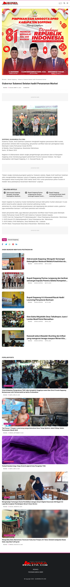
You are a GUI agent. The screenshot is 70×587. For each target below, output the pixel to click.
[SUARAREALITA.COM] (10, 4)
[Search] (64, 3)
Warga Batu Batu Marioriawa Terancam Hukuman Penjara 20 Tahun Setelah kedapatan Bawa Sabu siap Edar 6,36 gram (34, 541)
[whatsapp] (10, 244)
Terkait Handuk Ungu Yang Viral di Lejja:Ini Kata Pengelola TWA (24, 466)
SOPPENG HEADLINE (9, 423)
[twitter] (6, 244)
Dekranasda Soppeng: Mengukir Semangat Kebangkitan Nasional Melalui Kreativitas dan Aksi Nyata (14, 194)
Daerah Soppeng (12, 79)
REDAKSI (35, 569)
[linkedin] (17, 244)
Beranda (4, 79)
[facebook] (3, 244)
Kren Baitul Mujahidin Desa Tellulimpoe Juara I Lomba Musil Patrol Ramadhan (47, 318)
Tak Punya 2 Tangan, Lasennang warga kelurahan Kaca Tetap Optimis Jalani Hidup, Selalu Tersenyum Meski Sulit (33, 429)
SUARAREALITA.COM (40, 579)
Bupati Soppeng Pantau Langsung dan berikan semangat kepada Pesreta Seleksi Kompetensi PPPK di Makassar (36, 194)
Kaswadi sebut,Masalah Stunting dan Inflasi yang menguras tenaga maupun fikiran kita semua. (46, 337)
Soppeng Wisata (8, 385)
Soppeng (6, 497)
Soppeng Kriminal (9, 535)
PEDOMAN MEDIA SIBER (35, 572)
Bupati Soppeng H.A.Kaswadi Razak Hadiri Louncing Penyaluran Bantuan (57, 194)
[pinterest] (13, 244)
